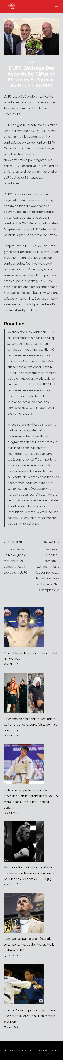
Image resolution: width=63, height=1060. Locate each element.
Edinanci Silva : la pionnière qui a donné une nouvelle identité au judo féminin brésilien (31, 1015)
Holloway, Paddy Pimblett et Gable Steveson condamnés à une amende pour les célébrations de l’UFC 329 (29, 873)
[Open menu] (56, 6)
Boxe (31, 62)
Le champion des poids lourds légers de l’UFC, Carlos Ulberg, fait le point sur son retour (31, 724)
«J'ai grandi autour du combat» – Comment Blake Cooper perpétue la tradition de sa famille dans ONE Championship (47, 566)
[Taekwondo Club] (13, 6)
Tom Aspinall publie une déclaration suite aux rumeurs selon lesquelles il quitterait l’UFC (29, 944)
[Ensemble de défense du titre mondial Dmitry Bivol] (31, 627)
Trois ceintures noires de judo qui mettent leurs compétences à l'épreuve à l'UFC (16, 557)
